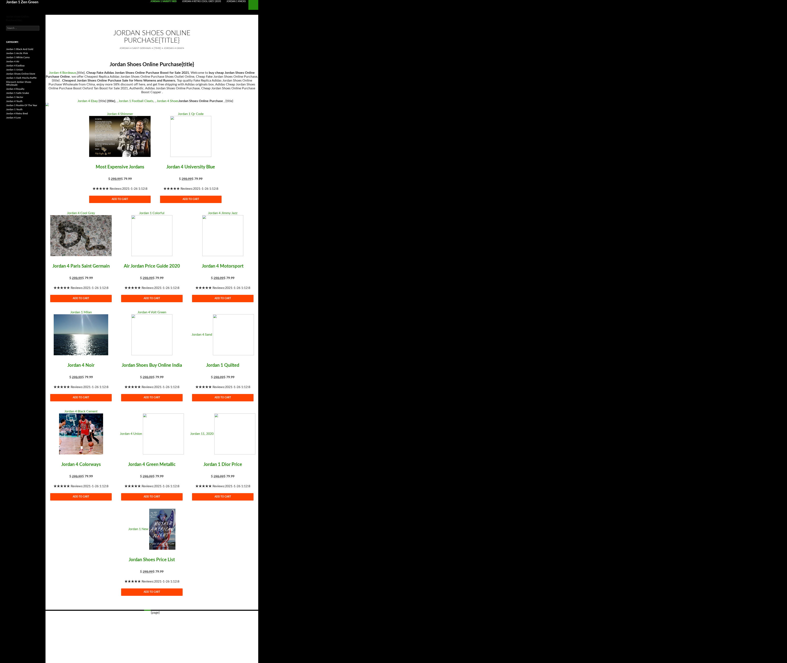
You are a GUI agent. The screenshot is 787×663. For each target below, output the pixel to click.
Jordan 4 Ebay (87, 101)
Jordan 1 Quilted (222, 365)
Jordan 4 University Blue (190, 167)
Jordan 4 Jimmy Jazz (222, 213)
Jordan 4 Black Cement (81, 411)
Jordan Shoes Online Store (20, 74)
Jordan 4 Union (131, 433)
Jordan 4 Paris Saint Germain (81, 266)
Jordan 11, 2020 (202, 433)
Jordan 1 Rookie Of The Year (21, 105)
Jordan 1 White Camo (18, 57)
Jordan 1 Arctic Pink (17, 53)
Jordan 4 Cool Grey (81, 213)
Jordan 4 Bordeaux (62, 72)
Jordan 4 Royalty (15, 89)
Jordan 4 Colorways (81, 464)
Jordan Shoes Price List (152, 559)
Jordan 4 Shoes (168, 101)
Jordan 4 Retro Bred (17, 113)
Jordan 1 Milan (81, 312)
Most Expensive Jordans (120, 167)
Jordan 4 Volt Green (152, 312)
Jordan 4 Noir (80, 365)
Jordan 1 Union (14, 69)
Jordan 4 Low (13, 117)
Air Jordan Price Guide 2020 (152, 266)
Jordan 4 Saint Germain (135, 48)
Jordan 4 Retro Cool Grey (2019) (201, 1)
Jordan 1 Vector (14, 97)
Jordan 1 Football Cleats (135, 101)
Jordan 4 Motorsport (222, 266)
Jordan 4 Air (12, 61)
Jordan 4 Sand (202, 334)
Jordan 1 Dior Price (223, 464)
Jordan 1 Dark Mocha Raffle (21, 78)
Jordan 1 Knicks (236, 1)
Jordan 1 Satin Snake (17, 93)
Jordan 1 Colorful (151, 213)
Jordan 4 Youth (14, 101)
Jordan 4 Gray (173, 48)
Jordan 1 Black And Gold (19, 49)
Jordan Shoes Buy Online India (152, 365)
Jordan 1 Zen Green (22, 2)
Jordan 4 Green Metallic (152, 464)
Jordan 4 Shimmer (120, 114)
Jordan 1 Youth (14, 109)
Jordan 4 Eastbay (15, 65)
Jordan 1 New (138, 529)
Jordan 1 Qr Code (191, 114)
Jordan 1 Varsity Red (163, 1)
